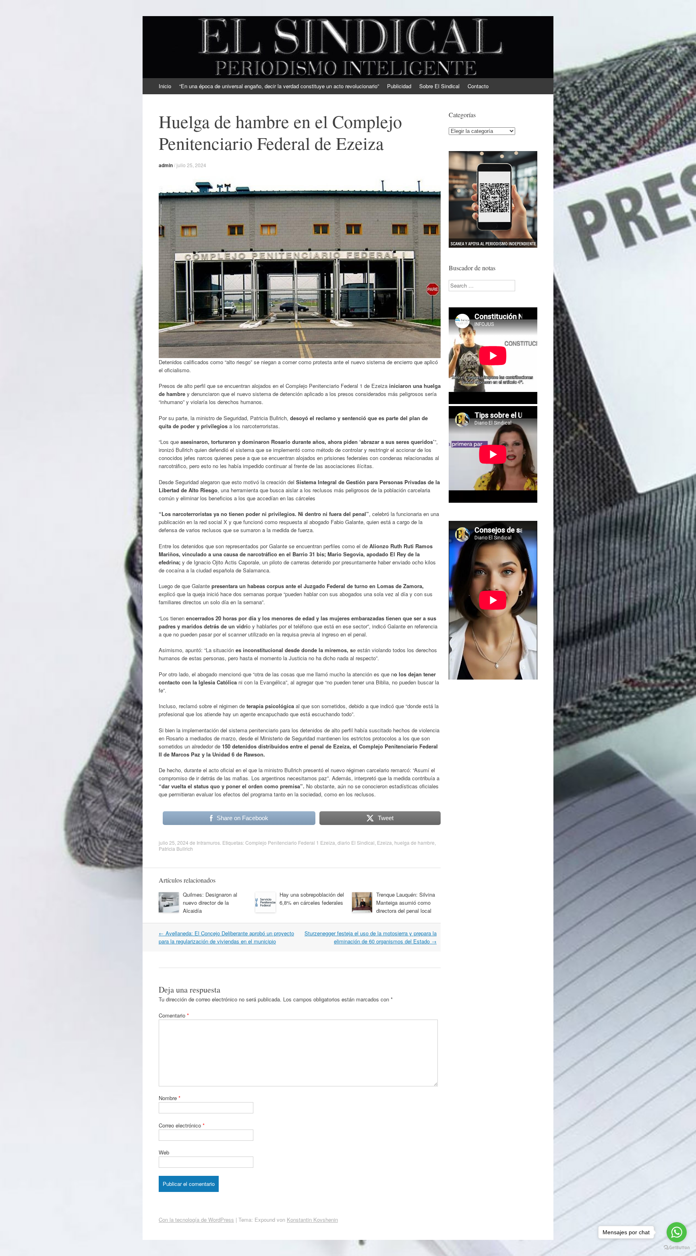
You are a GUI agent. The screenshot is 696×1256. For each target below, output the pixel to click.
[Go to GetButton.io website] (677, 1247)
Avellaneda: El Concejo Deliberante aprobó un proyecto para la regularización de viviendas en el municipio (226, 937)
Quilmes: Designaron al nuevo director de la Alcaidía (210, 902)
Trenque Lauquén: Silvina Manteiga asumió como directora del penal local (405, 902)
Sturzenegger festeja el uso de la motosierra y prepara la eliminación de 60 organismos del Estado (370, 937)
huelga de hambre (414, 842)
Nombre (169, 1098)
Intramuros (208, 842)
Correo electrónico (182, 1125)
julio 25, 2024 (191, 165)
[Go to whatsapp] (677, 1232)
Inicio (165, 86)
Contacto (478, 86)
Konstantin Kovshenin (312, 1219)
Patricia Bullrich (176, 848)
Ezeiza (384, 842)
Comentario (174, 1015)
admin (166, 165)
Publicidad (399, 86)
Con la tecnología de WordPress (196, 1219)
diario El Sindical (356, 842)
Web (164, 1152)
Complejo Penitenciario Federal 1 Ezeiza (290, 842)
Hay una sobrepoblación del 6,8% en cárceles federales (312, 898)
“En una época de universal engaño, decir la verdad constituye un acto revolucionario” (279, 86)
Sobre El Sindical (439, 86)
